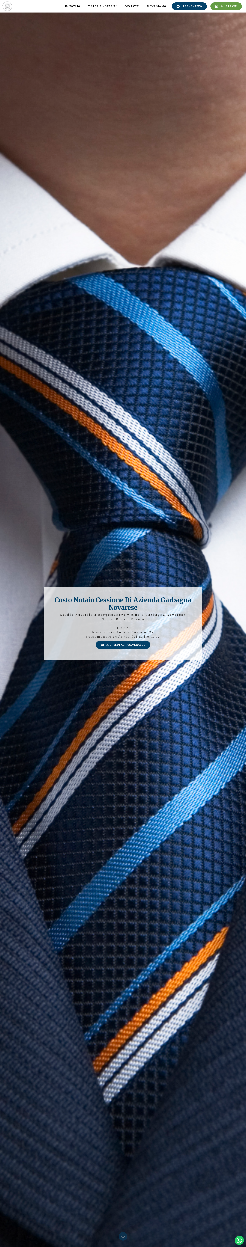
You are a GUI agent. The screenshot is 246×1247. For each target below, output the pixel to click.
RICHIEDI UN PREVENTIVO (125, 644)
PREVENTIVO (192, 6)
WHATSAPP (229, 6)
